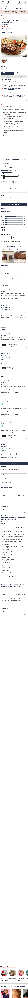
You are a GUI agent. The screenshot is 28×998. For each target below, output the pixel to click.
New (13, 9)
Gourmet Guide (7, 106)
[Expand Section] (14, 191)
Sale (3, 18)
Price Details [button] (4, 30)
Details (17, 89)
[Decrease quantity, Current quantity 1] (1, 68)
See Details (9, 86)
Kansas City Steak (5, 24)
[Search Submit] (25, 6)
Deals (2, 9)
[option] (14, 12)
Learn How (21, 96)
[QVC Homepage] (1, 16)
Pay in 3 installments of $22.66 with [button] (12, 81)
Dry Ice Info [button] (5, 135)
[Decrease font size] (26, 100)
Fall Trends (18, 9)
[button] (3, 3)
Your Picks (7, 9)
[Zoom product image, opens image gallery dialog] (2, 56)
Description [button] (6, 103)
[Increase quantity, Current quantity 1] (6, 68)
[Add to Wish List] (25, 21)
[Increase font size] (24, 100)
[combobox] (12, 6)
